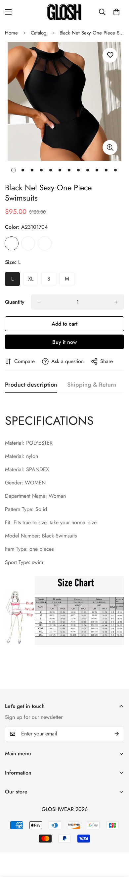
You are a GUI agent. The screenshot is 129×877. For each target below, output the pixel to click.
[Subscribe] (116, 733)
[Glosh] (64, 12)
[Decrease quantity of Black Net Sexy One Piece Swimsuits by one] (39, 302)
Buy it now (64, 342)
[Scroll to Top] (117, 841)
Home (11, 32)
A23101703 (44, 243)
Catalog (39, 32)
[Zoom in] (110, 147)
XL (30, 278)
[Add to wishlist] (110, 55)
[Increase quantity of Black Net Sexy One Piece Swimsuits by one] (116, 302)
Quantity (14, 302)
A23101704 (11, 243)
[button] (116, 12)
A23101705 (28, 243)
